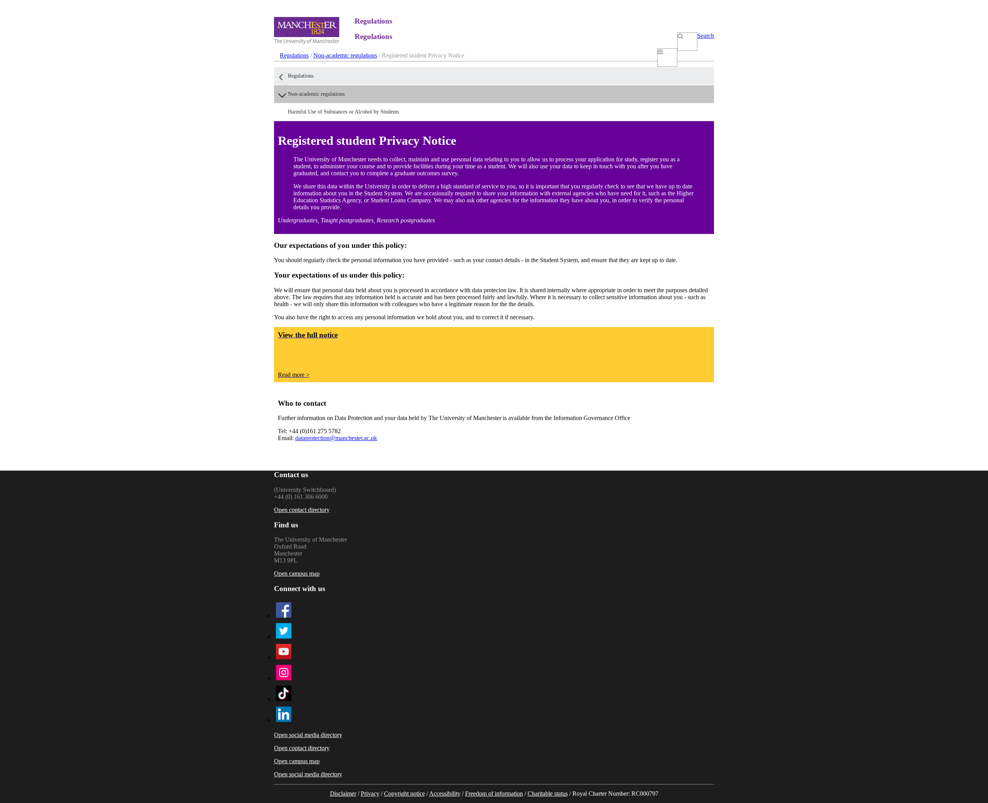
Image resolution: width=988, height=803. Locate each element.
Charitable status (548, 793)
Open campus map (297, 573)
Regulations (294, 55)
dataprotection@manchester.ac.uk (336, 438)
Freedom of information (494, 793)
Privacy (370, 793)
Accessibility (444, 793)
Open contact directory (302, 510)
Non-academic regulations (345, 55)
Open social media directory (308, 735)
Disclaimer (343, 793)
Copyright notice (404, 793)
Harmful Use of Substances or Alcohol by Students (343, 112)
